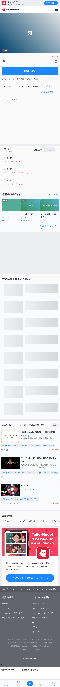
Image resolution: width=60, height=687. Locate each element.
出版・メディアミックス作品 (13, 618)
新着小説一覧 (7, 604)
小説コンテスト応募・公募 (12, 613)
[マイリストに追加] (56, 62)
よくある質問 (47, 643)
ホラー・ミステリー (39, 618)
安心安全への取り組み (15, 643)
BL (33, 622)
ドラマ (34, 627)
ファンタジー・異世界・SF (42, 613)
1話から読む (30, 71)
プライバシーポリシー (26, 649)
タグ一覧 (5, 608)
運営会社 (38, 649)
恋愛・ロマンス (38, 604)
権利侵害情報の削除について (20, 646)
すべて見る (53, 195)
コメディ (35, 632)
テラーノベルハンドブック (24, 639)
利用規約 (11, 639)
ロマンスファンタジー (40, 608)
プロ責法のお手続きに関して (40, 646)
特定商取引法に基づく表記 (32, 643)
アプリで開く (51, 3)
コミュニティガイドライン (43, 639)
